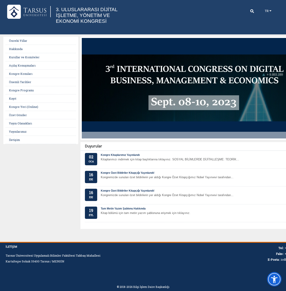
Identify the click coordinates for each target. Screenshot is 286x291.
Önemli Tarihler (20, 82)
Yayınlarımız (18, 132)
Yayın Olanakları (20, 123)
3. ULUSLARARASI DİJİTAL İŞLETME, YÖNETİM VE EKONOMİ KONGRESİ (86, 15)
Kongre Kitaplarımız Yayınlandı (120, 155)
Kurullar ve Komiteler (24, 57)
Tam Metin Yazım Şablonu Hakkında (123, 208)
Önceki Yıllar (18, 41)
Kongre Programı (21, 90)
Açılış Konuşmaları (22, 65)
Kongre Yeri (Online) (23, 107)
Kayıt (12, 98)
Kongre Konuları (20, 74)
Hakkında (16, 49)
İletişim (14, 140)
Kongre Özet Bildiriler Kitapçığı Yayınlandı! (127, 172)
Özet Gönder (18, 115)
